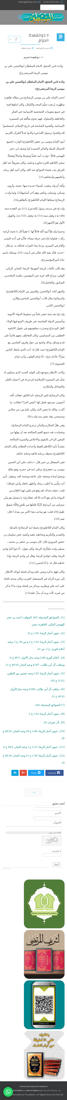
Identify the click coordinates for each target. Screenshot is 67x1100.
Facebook (52, 773)
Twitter (34, 773)
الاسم (58, 813)
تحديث (55, 850)
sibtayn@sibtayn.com (27, 1)
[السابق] (33, 792)
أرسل (56, 864)
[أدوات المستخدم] (14, 39)
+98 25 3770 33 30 (51, 1)
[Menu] (21, 17)
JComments (6, 868)
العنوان (57, 822)
